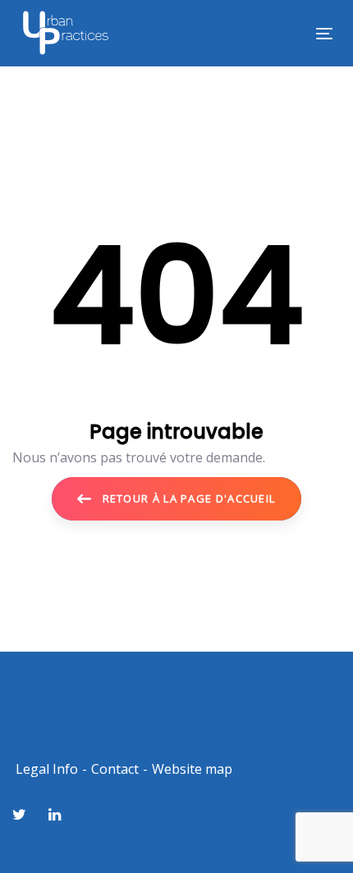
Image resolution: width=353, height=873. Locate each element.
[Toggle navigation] (280, 33)
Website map (192, 769)
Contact (115, 769)
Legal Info (47, 769)
